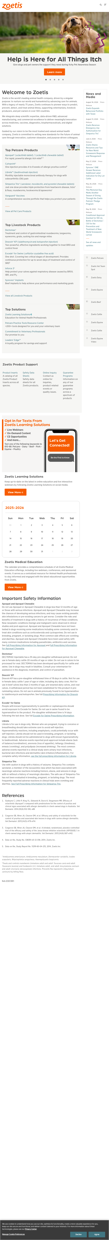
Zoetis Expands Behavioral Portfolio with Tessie (94, 111)
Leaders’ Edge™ (13, 340)
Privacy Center (31, 1229)
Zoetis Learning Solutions (18, 314)
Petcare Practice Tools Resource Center (24, 323)
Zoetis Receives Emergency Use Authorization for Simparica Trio (93, 129)
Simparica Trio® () (39, 184)
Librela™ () (21, 172)
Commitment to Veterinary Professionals (25, 331)
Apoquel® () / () (34, 155)
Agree (96, 1234)
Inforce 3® (10, 268)
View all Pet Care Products (18, 211)
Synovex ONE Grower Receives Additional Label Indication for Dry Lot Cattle (95, 173)
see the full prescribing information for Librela (53, 756)
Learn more (54, 72)
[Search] (101, 5)
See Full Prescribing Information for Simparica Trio (36, 784)
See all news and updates (93, 244)
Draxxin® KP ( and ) (31, 242)
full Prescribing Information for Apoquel (26, 645)
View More (14, 492)
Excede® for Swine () (29, 253)
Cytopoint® (10, 163)
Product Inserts (10, 372)
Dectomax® (10, 230)
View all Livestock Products (18, 295)
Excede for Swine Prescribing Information (53, 715)
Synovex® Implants (14, 280)
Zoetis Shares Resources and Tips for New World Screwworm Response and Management (95, 150)
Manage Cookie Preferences (13, 1234)
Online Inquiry (50, 372)
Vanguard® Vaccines (15, 195)
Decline (78, 1234)
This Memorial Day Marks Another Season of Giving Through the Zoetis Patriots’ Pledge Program (94, 197)
